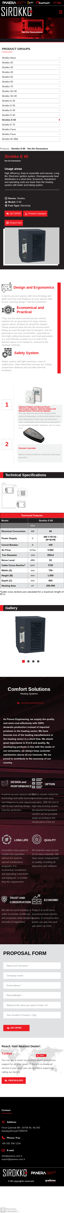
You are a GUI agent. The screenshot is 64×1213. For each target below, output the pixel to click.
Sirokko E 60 (9, 119)
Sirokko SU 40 (10, 96)
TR (54, 3)
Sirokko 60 (8, 81)
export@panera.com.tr (14, 1185)
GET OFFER (16, 1054)
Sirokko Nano (9, 57)
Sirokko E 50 (9, 115)
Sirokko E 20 (9, 100)
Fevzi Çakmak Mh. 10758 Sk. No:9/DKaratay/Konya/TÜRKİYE (21, 1156)
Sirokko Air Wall (11, 139)
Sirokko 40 (8, 72)
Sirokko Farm (9, 129)
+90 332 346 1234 (11, 1170)
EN (59, 3)
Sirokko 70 (8, 86)
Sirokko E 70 (9, 124)
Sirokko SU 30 (10, 91)
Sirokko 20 (8, 62)
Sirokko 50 (8, 77)
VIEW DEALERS (16, 1107)
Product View (16, 225)
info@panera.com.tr (13, 1182)
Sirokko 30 (8, 67)
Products (5, 148)
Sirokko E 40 (9, 110)
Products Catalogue (39, 216)
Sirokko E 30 (9, 105)
